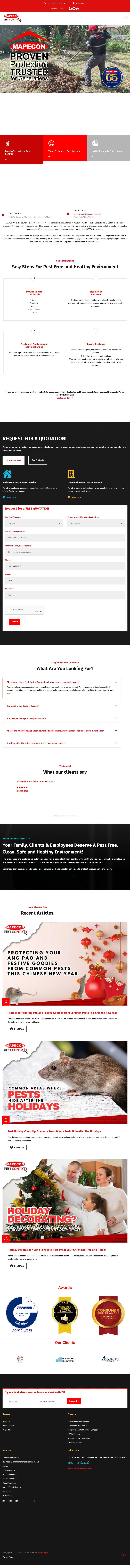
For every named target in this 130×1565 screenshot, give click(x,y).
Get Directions (81, 3)
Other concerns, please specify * (18, 546)
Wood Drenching (9, 1483)
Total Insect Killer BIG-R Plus (79, 1421)
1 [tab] (55, 816)
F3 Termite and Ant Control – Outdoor (83, 1430)
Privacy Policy (8, 1557)
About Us (6, 1421)
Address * (9, 589)
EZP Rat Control (74, 1434)
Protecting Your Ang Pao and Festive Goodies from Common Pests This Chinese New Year (62, 1013)
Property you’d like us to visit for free (83, 517)
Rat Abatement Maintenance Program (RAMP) (21, 1462)
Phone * (8, 560)
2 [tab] (59, 816)
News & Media (8, 1426)
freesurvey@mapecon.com (80, 1468)
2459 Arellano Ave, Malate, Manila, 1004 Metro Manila (30, 217)
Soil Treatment (8, 1479)
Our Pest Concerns (13, 517)
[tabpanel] (65, 799)
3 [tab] (62, 816)
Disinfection (7, 1496)
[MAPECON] (12, 18)
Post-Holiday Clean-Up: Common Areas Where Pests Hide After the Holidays (54, 1131)
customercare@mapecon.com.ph (87, 214)
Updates (54, 8)
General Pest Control (11, 1458)
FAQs (61, 8)
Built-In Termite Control (12, 1487)
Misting (5, 1466)
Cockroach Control (75, 1443)
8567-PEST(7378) (78, 1463)
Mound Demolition (10, 1474)
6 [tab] (74, 816)
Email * (8, 574)
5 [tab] (70, 816)
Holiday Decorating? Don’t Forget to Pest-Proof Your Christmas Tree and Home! (57, 1250)
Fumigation (7, 1491)
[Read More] (11, 159)
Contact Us (7, 1430)
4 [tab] (66, 816)
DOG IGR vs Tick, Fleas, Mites (79, 1438)
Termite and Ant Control (77, 1426)
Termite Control (9, 1470)
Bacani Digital (42, 1553)
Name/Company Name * (15, 532)
